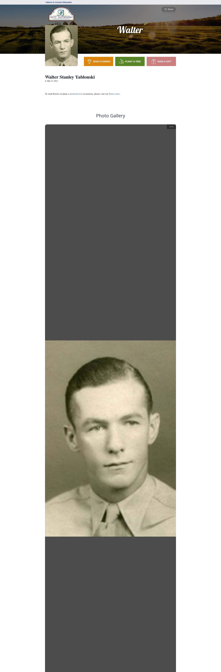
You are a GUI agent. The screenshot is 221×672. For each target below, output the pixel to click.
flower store (114, 93)
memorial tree (75, 93)
